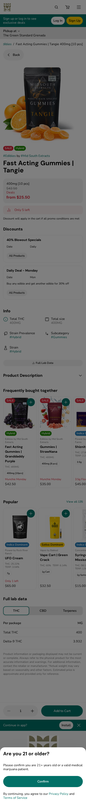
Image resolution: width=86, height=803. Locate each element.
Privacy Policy (58, 794)
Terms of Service (15, 798)
